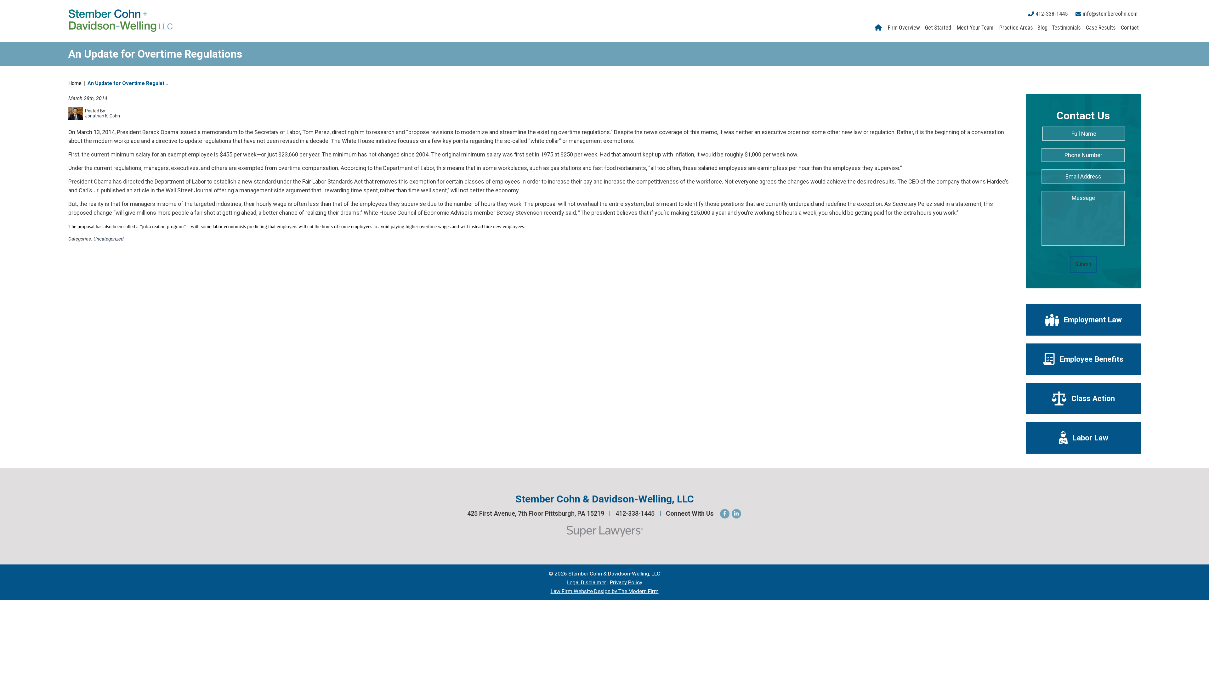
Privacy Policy (626, 582)
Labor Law (1090, 438)
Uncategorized (108, 239)
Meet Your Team (975, 27)
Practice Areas (1016, 27)
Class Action (1093, 398)
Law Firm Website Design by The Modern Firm (605, 591)
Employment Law (1093, 319)
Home (879, 28)
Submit (1083, 264)
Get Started (938, 27)
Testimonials (1066, 27)
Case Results (1101, 27)
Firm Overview (904, 27)
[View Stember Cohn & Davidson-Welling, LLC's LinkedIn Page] (737, 514)
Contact (1130, 27)
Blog (1042, 27)
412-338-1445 (1052, 13)
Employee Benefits (1091, 359)
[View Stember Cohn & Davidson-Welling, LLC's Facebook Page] (725, 514)
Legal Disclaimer (586, 582)
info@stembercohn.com (1110, 13)
